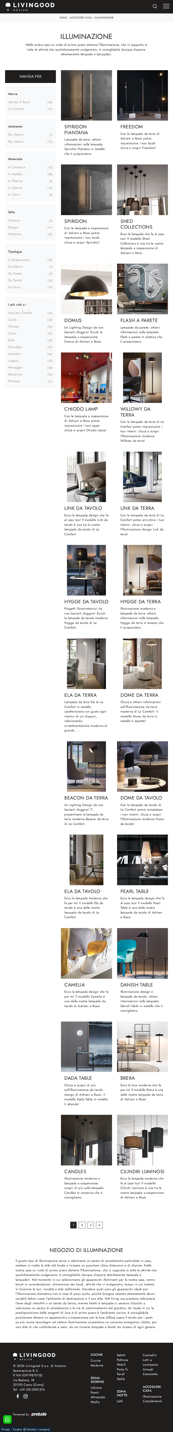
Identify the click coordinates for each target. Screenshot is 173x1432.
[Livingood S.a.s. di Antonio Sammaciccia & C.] (34, 1356)
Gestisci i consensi (38, 1429)
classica (13, 220)
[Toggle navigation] (166, 6)
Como (12, 333)
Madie (95, 1402)
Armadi (148, 1369)
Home (63, 18)
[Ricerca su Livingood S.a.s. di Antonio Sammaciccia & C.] (154, 6)
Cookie (17, 1429)
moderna (14, 234)
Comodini (150, 1355)
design (13, 227)
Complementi (151, 1401)
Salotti (121, 1355)
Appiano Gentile (20, 312)
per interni (15, 141)
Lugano (13, 360)
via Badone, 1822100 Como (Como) (28, 1382)
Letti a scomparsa (150, 1362)
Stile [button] (11, 212)
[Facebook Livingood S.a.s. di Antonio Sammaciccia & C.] (17, 1396)
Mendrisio (15, 374)
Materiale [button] (15, 159)
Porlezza (14, 381)
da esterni (15, 266)
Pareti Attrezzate (98, 1395)
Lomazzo (14, 353)
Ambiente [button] (15, 126)
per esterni (16, 134)
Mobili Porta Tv (122, 1367)
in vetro (14, 194)
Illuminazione (104, 18)
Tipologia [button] (15, 251)
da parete (15, 273)
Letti (120, 1401)
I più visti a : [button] (17, 304)
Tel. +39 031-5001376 (29, 1389)
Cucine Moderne (97, 1363)
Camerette (150, 1374)
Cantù (12, 319)
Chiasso (13, 326)
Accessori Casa (81, 18)
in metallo (15, 174)
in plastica (15, 181)
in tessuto (15, 187)
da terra (14, 287)
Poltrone (122, 1360)
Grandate (15, 347)
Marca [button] (13, 94)
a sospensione (19, 260)
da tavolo (15, 280)
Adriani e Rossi (19, 102)
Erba (11, 340)
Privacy (5, 1429)
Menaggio (15, 367)
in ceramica (16, 167)
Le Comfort (16, 109)
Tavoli (121, 1374)
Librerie (96, 1387)
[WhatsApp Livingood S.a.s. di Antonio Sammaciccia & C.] (7, 1419)
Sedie (121, 1379)
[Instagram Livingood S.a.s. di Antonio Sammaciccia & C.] (24, 1396)
